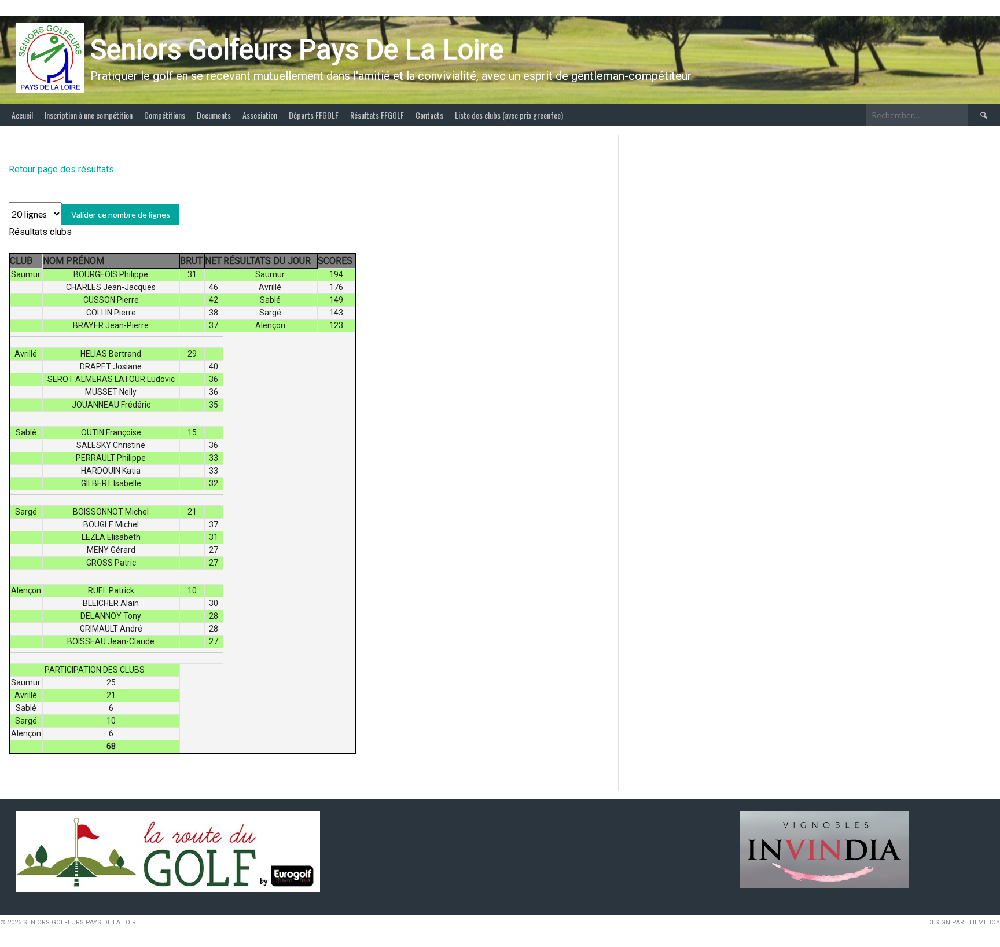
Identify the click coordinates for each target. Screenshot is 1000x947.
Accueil (22, 115)
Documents (214, 115)
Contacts (429, 115)
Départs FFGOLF (314, 115)
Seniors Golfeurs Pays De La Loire (296, 49)
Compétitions (164, 115)
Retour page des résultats (61, 169)
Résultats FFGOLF (377, 115)
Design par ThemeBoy (963, 922)
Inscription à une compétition (89, 115)
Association (259, 115)
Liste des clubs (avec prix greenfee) (509, 115)
